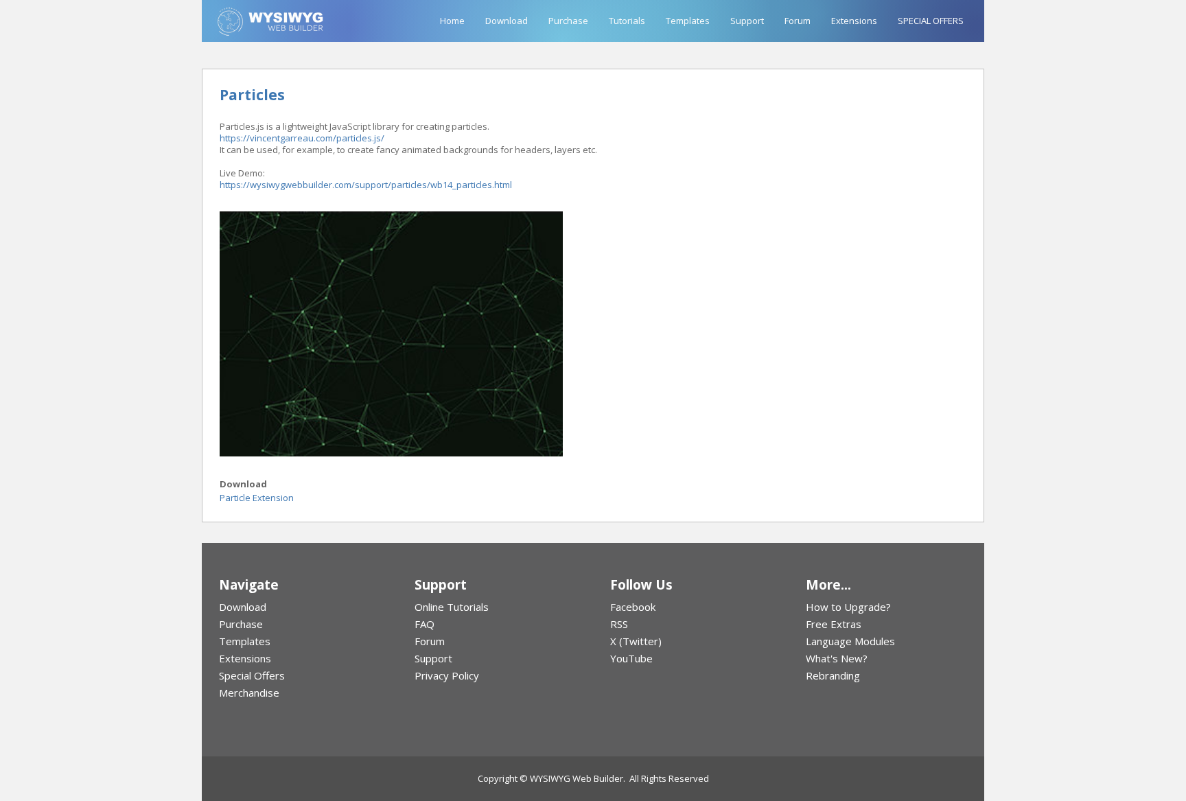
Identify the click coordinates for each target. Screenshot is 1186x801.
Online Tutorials (452, 607)
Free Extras (833, 624)
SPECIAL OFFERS (931, 20)
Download (506, 20)
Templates (688, 20)
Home (452, 20)
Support (747, 20)
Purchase (568, 20)
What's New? (837, 658)
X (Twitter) (636, 641)
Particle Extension (257, 497)
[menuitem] (299, 607)
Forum (797, 20)
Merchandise (249, 692)
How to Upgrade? (848, 607)
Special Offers (252, 675)
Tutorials (627, 20)
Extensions (854, 20)
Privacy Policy (447, 675)
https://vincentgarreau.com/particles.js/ (302, 138)
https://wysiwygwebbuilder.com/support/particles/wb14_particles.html (366, 184)
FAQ (424, 624)
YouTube (631, 658)
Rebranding (833, 675)
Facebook (632, 607)
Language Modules (850, 641)
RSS (619, 624)
